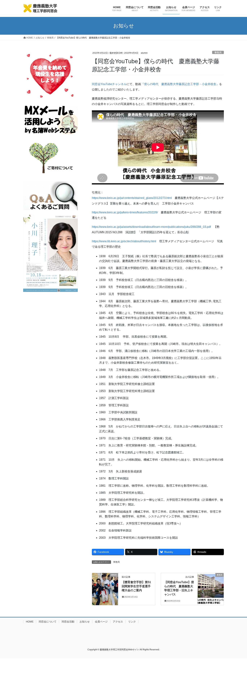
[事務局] (105, 580)
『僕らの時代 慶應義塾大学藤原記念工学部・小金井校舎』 (180, 84)
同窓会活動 (68, 621)
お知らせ (85, 621)
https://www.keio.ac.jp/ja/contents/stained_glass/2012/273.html (132, 197)
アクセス (118, 621)
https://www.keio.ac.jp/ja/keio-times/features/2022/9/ (125, 212)
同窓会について (47, 621)
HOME (29, 621)
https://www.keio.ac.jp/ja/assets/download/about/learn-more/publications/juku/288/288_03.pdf (151, 226)
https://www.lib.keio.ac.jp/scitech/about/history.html (124, 241)
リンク (132, 621)
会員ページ (101, 621)
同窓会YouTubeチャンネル (109, 84)
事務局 (218, 52)
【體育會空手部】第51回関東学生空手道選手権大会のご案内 (136, 586)
